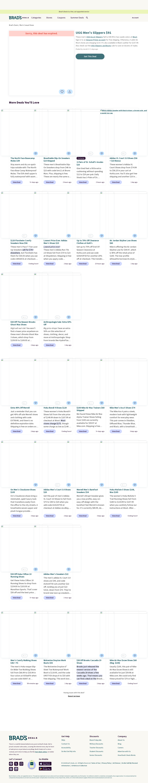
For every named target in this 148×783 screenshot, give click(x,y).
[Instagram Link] (21, 763)
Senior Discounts (96, 755)
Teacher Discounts (96, 748)
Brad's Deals (13, 25)
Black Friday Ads (95, 740)
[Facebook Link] (11, 763)
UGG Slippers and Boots (101, 45)
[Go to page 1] (89, 153)
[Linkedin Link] (16, 769)
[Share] (70, 91)
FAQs (63, 740)
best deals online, (41, 752)
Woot (135, 37)
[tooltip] (62, 91)
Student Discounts (96, 751)
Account (135, 18)
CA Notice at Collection (79, 766)
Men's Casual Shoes (27, 25)
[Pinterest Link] (11, 769)
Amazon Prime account (96, 40)
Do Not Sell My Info (68, 751)
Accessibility (66, 748)
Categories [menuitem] (36, 17)
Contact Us (65, 744)
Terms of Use (95, 763)
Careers (120, 748)
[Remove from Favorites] (35, 153)
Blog (119, 744)
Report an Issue (74, 696)
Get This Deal (90, 56)
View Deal (16, 182)
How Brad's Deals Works (127, 755)
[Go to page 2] (91, 153)
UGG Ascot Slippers (94, 37)
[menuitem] (77, 17)
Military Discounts (96, 744)
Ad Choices (116, 763)
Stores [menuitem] (49, 17)
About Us (121, 740)
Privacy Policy (106, 763)
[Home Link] (19, 17)
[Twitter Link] (16, 763)
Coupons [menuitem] (61, 17)
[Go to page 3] (25, 317)
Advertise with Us (124, 751)
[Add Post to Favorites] (62, 91)
